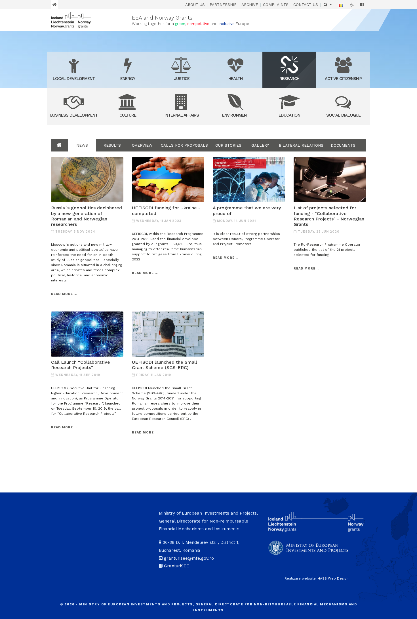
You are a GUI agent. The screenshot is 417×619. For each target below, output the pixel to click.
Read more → (64, 294)
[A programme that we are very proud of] (249, 179)
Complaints (275, 4)
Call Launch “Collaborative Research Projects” (80, 364)
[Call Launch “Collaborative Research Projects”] (87, 333)
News (82, 145)
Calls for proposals (184, 145)
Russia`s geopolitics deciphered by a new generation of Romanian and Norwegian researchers (86, 216)
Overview (142, 145)
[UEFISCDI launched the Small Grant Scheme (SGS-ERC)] (168, 333)
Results (112, 145)
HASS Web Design (333, 578)
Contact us (305, 4)
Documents (343, 145)
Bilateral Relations (301, 145)
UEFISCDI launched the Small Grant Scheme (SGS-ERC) (164, 364)
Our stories (228, 145)
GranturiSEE (176, 566)
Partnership (223, 4)
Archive (249, 4)
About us (195, 4)
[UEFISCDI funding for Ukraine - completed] (168, 179)
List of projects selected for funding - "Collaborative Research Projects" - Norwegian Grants (329, 216)
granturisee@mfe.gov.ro (189, 558)
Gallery (260, 145)
